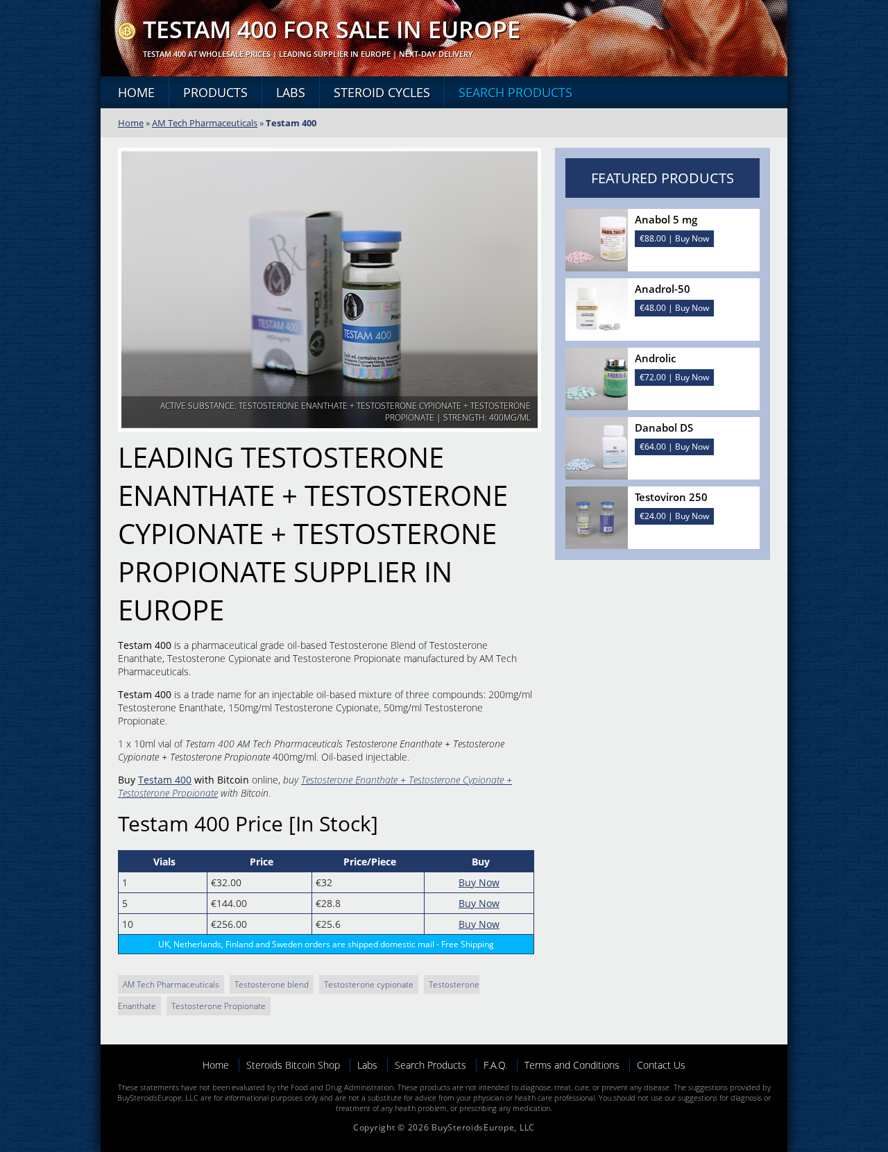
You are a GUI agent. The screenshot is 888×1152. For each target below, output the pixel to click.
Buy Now (479, 882)
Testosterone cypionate (368, 984)
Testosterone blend (271, 984)
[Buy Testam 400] (127, 36)
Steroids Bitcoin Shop (293, 1064)
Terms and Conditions (572, 1064)
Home (136, 92)
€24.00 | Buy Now (674, 516)
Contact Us (661, 1064)
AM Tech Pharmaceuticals (204, 123)
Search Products (515, 92)
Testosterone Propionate (218, 1006)
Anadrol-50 (662, 289)
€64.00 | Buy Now (674, 446)
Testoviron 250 (671, 497)
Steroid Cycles (382, 92)
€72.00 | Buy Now (674, 377)
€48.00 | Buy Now (674, 308)
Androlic (655, 358)
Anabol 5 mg (666, 219)
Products (215, 92)
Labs (290, 92)
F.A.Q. (495, 1064)
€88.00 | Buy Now (674, 238)
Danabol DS (664, 427)
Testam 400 (164, 779)
